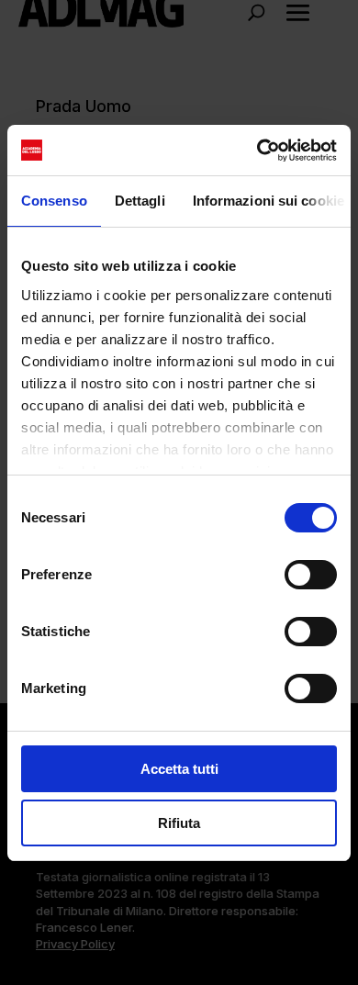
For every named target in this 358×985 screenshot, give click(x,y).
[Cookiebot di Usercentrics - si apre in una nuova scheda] (257, 150)
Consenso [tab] (54, 200)
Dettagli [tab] (140, 200)
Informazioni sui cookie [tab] (268, 200)
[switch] (311, 574)
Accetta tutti (179, 769)
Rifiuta (179, 823)
